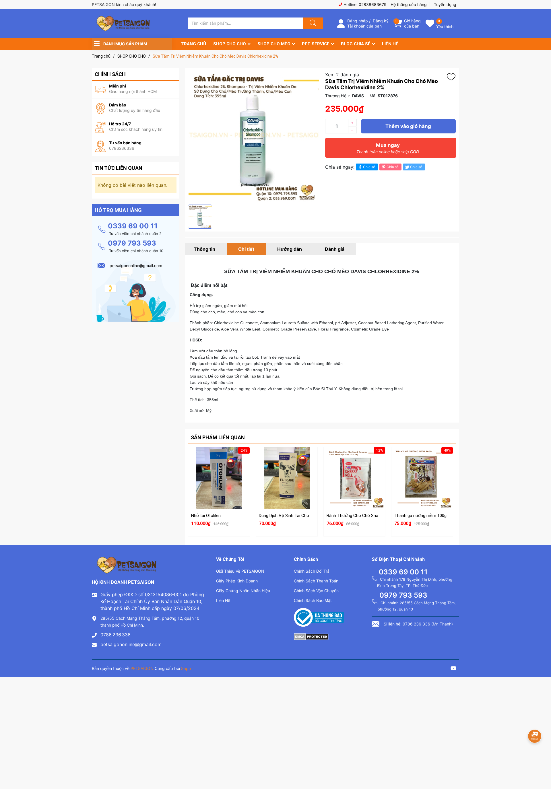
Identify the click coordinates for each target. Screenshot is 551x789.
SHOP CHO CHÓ (229, 43)
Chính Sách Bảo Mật (313, 600)
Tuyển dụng (445, 4)
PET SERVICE (315, 43)
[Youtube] (453, 669)
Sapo (186, 668)
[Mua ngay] (219, 486)
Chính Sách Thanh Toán (316, 580)
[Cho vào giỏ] (219, 459)
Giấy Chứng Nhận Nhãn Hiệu (243, 590)
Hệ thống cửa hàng (409, 4)
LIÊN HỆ (390, 43)
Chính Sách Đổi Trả (311, 571)
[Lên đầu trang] (542, 764)
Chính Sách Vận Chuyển (316, 590)
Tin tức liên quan (118, 168)
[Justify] (312, 23)
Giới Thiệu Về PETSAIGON (240, 571)
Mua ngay (387, 148)
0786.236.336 (115, 635)
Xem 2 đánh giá (342, 74)
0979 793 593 (132, 243)
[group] (253, 136)
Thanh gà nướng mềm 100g (420, 515)
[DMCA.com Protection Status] (311, 636)
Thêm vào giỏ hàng (408, 126)
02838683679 (373, 4)
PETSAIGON (142, 668)
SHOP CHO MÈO (273, 43)
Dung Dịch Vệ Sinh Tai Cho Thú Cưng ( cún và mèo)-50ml (313, 515)
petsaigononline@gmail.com (131, 644)
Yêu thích (444, 26)
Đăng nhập (357, 20)
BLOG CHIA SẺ (355, 43)
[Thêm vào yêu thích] (452, 77)
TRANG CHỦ (193, 43)
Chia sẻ (369, 167)
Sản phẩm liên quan (218, 437)
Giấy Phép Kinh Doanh (237, 580)
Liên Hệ (223, 600)
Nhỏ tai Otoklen (206, 515)
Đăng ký (381, 20)
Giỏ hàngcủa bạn (412, 23)
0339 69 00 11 (133, 226)
